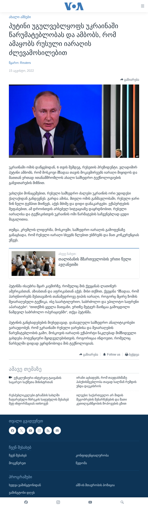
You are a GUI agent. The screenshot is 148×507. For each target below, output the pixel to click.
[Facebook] (26, 502)
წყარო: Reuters (20, 62)
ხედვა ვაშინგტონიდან (25, 485)
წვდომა (81, 463)
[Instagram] (58, 502)
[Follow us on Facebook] (12, 430)
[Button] (129, 79)
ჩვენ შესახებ (18, 455)
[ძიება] (122, 502)
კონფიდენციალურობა (92, 455)
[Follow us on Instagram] (39, 430)
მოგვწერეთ (17, 463)
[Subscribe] (57, 430)
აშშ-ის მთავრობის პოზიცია (95, 485)
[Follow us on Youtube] (30, 430)
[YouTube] (90, 502)
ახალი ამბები (20, 17)
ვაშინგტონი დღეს (22, 492)
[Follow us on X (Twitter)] (21, 430)
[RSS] (48, 430)
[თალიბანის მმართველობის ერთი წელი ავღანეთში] (33, 263)
